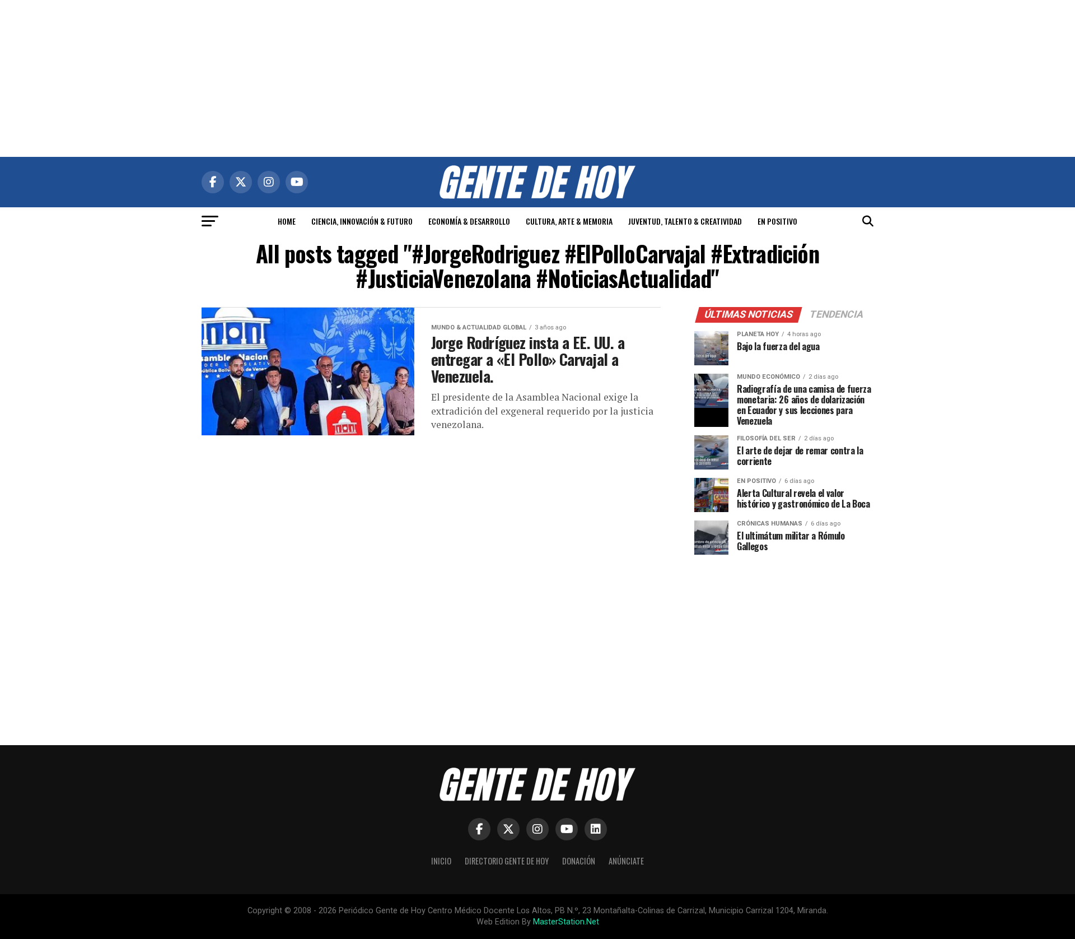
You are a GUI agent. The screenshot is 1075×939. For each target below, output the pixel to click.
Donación (578, 861)
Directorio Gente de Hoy (507, 861)
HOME (287, 221)
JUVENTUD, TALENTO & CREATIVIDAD (685, 221)
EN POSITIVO (777, 221)
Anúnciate (626, 861)
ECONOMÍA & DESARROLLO (469, 221)
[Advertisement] (537, 78)
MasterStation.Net (566, 922)
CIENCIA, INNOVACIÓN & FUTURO (362, 221)
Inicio (441, 861)
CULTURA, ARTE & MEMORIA (569, 221)
